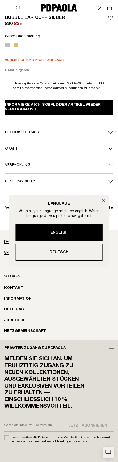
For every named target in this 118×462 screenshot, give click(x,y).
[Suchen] (18, 8)
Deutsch (58, 252)
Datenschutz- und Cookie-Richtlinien (66, 83)
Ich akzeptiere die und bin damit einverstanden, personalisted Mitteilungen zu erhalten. (59, 85)
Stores (12, 276)
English (59, 232)
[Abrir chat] (108, 452)
